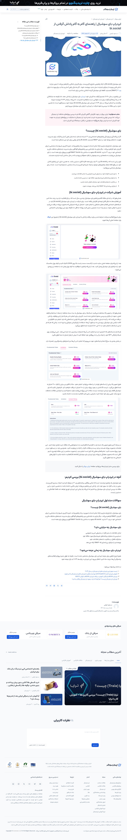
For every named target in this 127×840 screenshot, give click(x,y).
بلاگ (76, 9)
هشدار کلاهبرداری (85, 802)
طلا (89, 792)
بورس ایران (102, 799)
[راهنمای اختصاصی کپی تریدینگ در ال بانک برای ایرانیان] (51, 672)
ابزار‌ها (59, 9)
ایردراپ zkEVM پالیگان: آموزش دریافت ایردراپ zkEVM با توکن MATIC (96, 576)
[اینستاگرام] (18, 784)
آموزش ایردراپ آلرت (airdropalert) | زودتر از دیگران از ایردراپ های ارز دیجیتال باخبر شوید (90, 574)
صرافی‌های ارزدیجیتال (115, 783)
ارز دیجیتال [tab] (88, 660)
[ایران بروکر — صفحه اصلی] (114, 765)
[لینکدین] (13, 784)
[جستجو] (11, 9)
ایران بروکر (118, 19)
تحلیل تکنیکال (101, 805)
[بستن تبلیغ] (1, 1)
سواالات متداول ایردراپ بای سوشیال (30, 33)
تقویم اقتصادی (70, 796)
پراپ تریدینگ (101, 796)
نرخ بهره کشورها (69, 799)
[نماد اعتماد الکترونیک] (9, 765)
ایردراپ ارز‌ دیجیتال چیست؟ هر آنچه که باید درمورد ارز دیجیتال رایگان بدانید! (94, 579)
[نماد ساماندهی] (17, 765)
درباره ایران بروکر (53, 783)
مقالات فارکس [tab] (78, 660)
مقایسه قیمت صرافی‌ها (67, 786)
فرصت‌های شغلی (53, 796)
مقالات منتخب (101, 783)
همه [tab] (118, 660)
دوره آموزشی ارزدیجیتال (99, 812)
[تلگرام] (35, 784)
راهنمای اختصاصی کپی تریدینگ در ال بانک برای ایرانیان (23, 670)
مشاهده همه (12, 652)
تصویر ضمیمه (41, 745)
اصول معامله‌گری (100, 802)
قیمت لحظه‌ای (68, 9)
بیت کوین (87, 796)
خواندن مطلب (71, 668)
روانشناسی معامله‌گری (99, 792)
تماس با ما (55, 789)
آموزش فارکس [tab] (66, 660)
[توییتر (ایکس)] (24, 784)
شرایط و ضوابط (54, 802)
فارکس (88, 786)
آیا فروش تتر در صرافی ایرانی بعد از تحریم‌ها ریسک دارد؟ (23, 697)
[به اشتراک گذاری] (46, 19)
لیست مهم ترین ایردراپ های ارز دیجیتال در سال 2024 (101, 571)
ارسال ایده (55, 792)
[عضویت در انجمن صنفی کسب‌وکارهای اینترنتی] (33, 765)
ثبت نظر (95, 745)
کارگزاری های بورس (116, 789)
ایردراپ (83, 96)
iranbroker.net (17, 831)
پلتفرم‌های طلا (117, 799)
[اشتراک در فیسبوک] (61, 585)
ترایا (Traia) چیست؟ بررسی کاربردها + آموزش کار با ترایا (94, 697)
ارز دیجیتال (109, 19)
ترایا (42, 9)
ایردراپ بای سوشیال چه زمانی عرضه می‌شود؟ (29, 40)
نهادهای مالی (85, 9)
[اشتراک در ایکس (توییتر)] (57, 585)
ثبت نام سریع (72, 637)
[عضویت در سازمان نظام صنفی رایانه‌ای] (25, 765)
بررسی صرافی (71, 632)
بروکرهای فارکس (116, 786)
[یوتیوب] (29, 784)
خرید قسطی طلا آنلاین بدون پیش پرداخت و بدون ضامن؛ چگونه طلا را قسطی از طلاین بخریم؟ (22, 685)
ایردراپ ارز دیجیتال (98, 19)
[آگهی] (63, 3)
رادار (46, 9)
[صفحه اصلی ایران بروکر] (110, 9)
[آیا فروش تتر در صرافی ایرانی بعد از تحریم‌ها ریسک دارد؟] (51, 699)
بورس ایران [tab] (98, 660)
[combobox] (23, 9)
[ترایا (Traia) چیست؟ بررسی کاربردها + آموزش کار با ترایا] (93, 686)
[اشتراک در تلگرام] (50, 585)
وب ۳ (119, 90)
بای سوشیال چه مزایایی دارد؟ (29, 38)
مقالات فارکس (101, 786)
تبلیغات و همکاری (53, 799)
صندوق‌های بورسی (116, 796)
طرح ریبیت (71, 789)
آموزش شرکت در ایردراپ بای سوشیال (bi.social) (27, 28)
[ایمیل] (40, 784)
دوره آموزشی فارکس (100, 808)
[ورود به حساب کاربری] (7, 9)
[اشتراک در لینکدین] (54, 585)
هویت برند (55, 786)
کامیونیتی (51, 9)
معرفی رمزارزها (86, 799)
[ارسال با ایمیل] (46, 585)
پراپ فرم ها (118, 792)
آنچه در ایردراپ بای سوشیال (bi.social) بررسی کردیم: (28, 31)
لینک (49, 217)
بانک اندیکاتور (70, 792)
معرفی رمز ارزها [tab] (109, 660)
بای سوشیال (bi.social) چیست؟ (31, 26)
